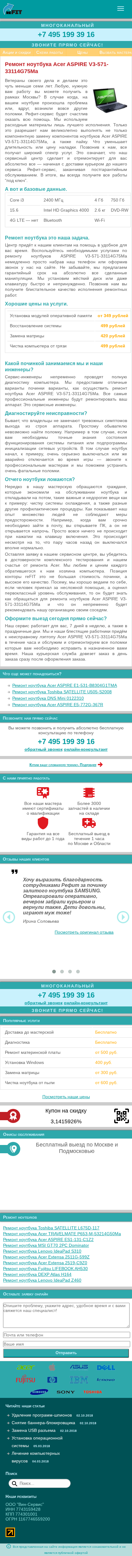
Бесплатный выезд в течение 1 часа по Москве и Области (89, 838)
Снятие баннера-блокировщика (43, 1422)
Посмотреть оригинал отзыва (84, 932)
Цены (82, 52)
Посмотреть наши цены (66, 1096)
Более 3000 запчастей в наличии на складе (89, 808)
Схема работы (49, 52)
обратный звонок (44, 749)
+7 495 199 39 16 (66, 34)
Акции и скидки (16, 52)
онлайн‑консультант (86, 749)
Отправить (66, 1352)
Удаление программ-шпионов (42, 1415)
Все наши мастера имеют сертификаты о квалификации (43, 808)
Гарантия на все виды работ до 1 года (42, 836)
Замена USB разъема (34, 1430)
